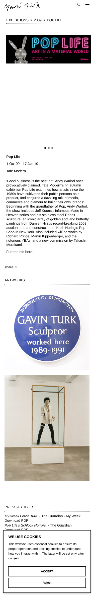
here (28, 252)
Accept (47, 571)
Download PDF (16, 520)
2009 (38, 20)
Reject (47, 582)
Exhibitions (17, 20)
